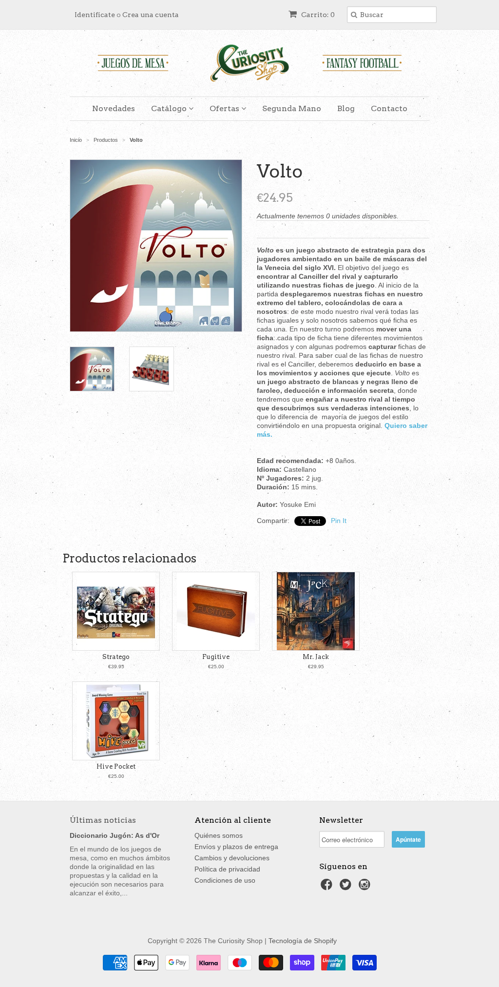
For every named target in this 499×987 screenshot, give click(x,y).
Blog (346, 108)
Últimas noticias (103, 820)
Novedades (113, 108)
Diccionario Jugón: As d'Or (114, 835)
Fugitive (216, 656)
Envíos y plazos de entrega (236, 847)
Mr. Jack (316, 656)
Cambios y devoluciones (231, 858)
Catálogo (170, 108)
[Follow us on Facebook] (328, 887)
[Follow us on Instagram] (366, 887)
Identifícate (95, 15)
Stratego (116, 656)
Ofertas (225, 108)
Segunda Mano (291, 108)
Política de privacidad (227, 869)
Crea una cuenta (150, 15)
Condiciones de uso (224, 880)
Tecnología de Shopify (303, 941)
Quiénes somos (218, 835)
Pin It (338, 520)
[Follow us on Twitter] (347, 887)
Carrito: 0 (317, 15)
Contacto (389, 108)
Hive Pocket (115, 766)
